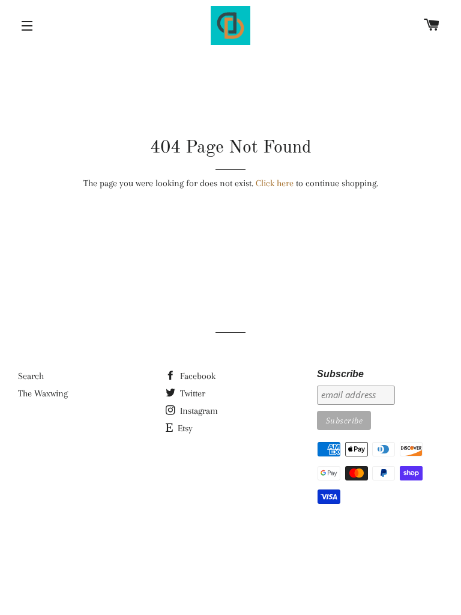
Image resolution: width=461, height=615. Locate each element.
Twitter (191, 393)
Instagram (198, 410)
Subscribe (340, 374)
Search (31, 376)
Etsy (184, 428)
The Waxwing (43, 393)
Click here (275, 183)
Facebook (196, 376)
